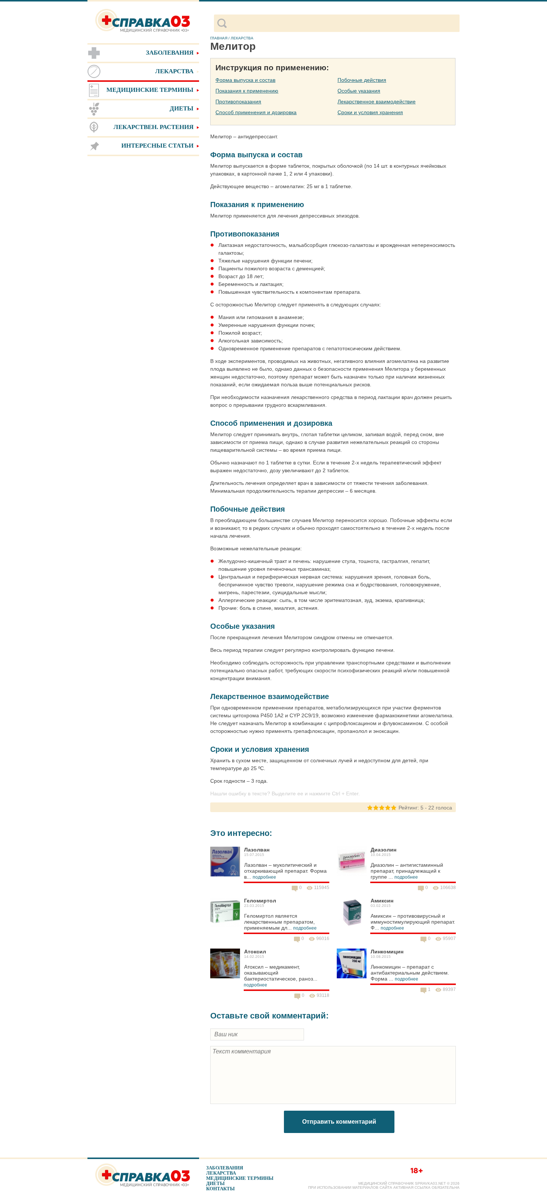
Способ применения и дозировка (256, 112)
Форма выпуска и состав (245, 80)
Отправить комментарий (339, 1121)
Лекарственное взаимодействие (377, 101)
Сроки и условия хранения (370, 112)
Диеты (215, 1183)
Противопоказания (238, 101)
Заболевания (224, 1168)
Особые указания (359, 91)
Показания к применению (246, 91)
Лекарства (221, 1173)
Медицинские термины (240, 1178)
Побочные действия (362, 80)
